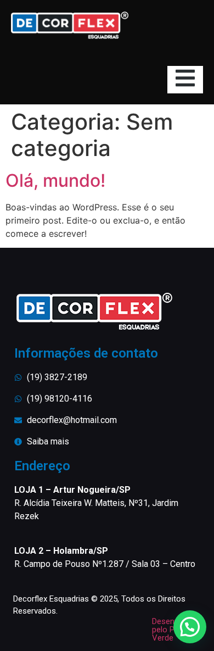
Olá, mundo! (55, 180)
